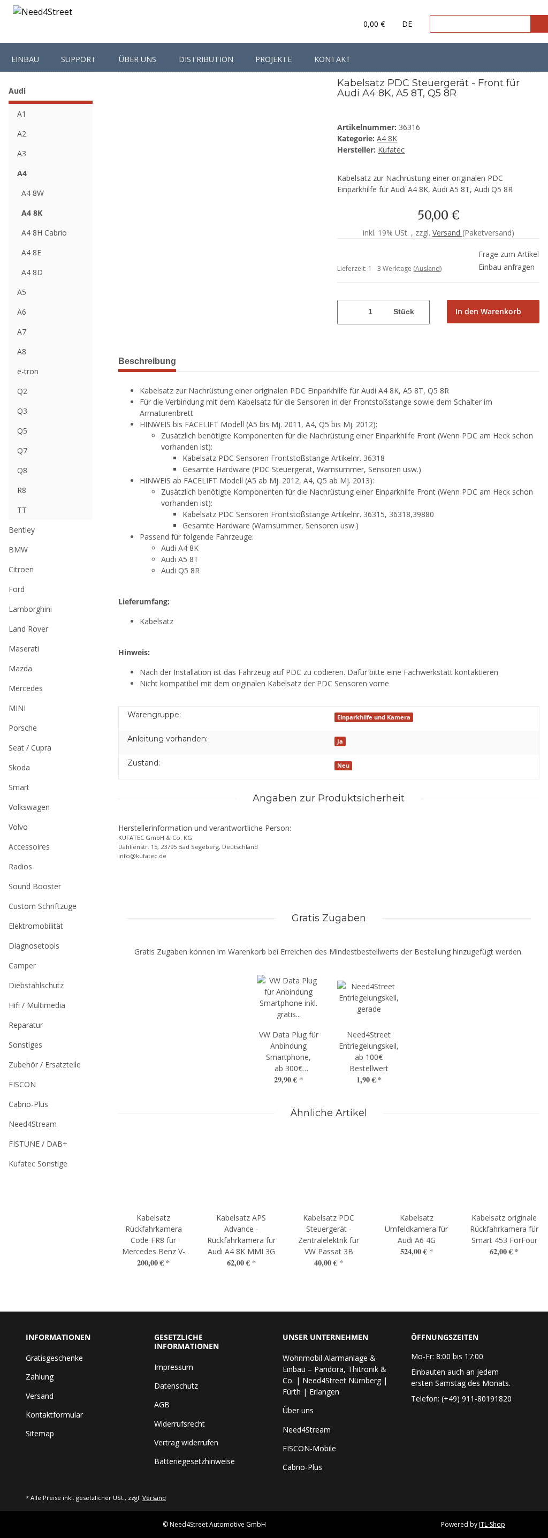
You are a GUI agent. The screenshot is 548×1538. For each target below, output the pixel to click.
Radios (20, 866)
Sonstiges (25, 1045)
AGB (162, 1404)
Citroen (21, 569)
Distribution (206, 59)
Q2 (22, 391)
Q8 (22, 470)
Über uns (137, 59)
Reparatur (26, 1025)
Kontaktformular (54, 1415)
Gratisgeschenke (54, 1358)
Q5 (22, 431)
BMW (18, 549)
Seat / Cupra (30, 748)
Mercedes (26, 688)
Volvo (18, 827)
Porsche (23, 728)
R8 (21, 490)
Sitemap (40, 1433)
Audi (17, 91)
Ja (340, 741)
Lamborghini (30, 609)
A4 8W (32, 193)
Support (78, 59)
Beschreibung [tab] (147, 361)
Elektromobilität (36, 926)
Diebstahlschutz (36, 985)
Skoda (19, 767)
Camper (22, 965)
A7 (21, 332)
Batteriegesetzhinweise (194, 1461)
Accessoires (29, 847)
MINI (17, 708)
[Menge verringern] (344, 312)
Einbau (25, 59)
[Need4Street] (42, 13)
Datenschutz (176, 1386)
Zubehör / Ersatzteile (45, 1064)
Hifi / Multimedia (37, 1005)
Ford (17, 589)
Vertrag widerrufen (186, 1442)
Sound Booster (35, 886)
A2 (21, 133)
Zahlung (40, 1377)
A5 (21, 292)
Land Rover (28, 629)
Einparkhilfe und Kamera (373, 717)
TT (22, 510)
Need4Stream (33, 1124)
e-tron (28, 371)
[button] (326, 24)
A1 (21, 114)
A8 (21, 351)
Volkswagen (29, 807)
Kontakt (332, 59)
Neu (343, 765)
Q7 (22, 450)
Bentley (22, 530)
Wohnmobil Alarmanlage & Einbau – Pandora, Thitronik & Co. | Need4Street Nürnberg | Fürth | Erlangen (335, 1375)
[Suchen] (539, 24)
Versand (447, 233)
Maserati (24, 648)
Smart (19, 787)
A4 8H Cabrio (44, 233)
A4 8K (387, 138)
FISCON (22, 1084)
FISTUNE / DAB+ (38, 1144)
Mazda (20, 668)
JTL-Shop (492, 1524)
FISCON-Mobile (309, 1448)
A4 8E (31, 252)
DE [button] (407, 24)
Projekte (273, 59)
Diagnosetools (34, 946)
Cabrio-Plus (28, 1104)
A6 (21, 312)
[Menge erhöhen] (422, 312)
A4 (22, 173)
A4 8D (32, 272)
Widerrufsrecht (179, 1424)
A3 (21, 153)
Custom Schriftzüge (43, 906)
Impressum (173, 1367)
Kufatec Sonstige (38, 1163)
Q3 (22, 411)
